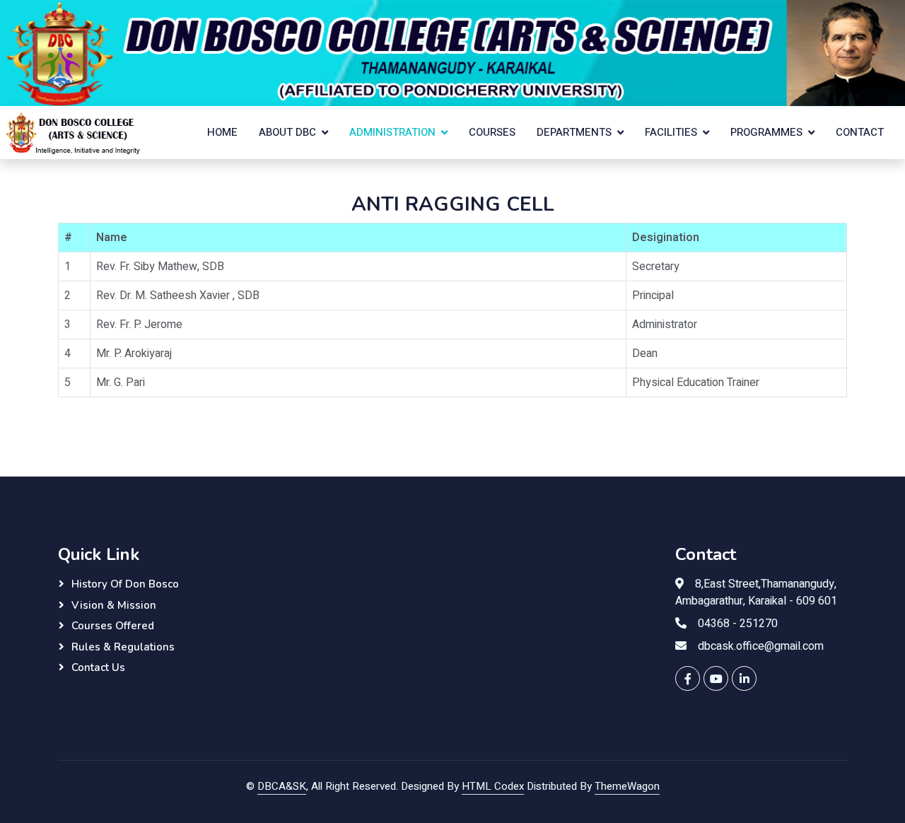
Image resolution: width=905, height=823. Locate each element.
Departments (574, 132)
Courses (492, 132)
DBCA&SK (281, 786)
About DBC (287, 132)
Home (222, 132)
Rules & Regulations (123, 647)
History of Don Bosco (125, 584)
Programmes (766, 132)
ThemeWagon (627, 786)
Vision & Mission (113, 605)
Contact (860, 132)
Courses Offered (112, 626)
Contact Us (98, 667)
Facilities (671, 132)
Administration (392, 132)
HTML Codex (493, 786)
